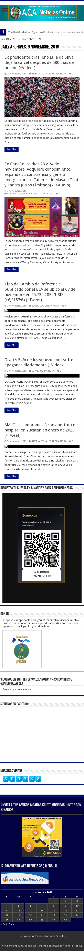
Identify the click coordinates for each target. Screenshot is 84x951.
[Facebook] (42, 941)
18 (7, 915)
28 (42, 920)
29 (53, 920)
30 (65, 920)
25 (7, 920)
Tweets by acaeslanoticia (17, 689)
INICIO (4, 39)
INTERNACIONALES (41, 73)
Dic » (11, 924)
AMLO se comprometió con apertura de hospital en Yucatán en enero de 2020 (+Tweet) (41, 430)
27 (30, 920)
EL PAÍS (35, 371)
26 (18, 920)
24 (77, 915)
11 (7, 910)
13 (30, 910)
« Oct (4, 924)
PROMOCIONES (30, 193)
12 (18, 910)
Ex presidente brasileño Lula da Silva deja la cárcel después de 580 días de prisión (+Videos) (39, 62)
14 (42, 910)
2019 (15, 39)
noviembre (28, 39)
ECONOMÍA (37, 305)
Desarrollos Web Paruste (49, 936)
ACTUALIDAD (13, 193)
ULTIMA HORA (59, 73)
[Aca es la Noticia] (42, 12)
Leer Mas (11, 149)
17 (77, 910)
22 (53, 915)
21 (42, 915)
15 (53, 910)
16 (65, 910)
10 (77, 905)
